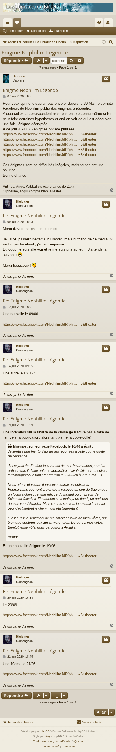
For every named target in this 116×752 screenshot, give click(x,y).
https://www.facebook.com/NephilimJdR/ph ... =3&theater (49, 134)
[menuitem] (110, 42)
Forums (18, 23)
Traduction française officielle (52, 741)
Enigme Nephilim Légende (34, 52)
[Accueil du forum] (58, 7)
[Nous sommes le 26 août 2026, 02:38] (104, 42)
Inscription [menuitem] (109, 23)
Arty (47, 736)
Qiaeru (78, 741)
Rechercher (14, 30)
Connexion (38, 30)
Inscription (61, 30)
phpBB (45, 731)
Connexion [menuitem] (100, 23)
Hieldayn (22, 201)
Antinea (19, 76)
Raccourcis (9, 23)
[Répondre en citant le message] (106, 79)
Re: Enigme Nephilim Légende (34, 215)
